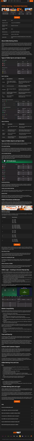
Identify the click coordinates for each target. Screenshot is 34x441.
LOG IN (28, 1)
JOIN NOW (17, 401)
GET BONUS (17, 244)
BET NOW (17, 17)
